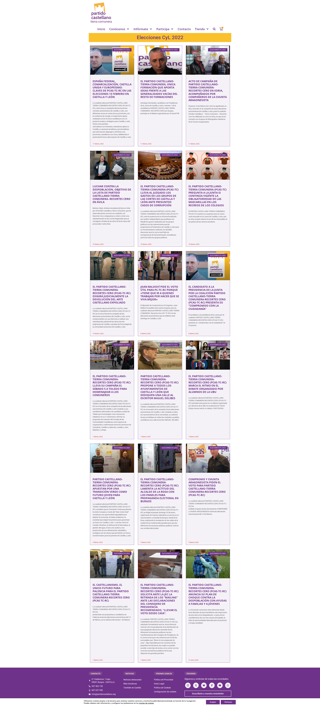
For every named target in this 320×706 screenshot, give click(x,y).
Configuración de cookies (165, 691)
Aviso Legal (159, 683)
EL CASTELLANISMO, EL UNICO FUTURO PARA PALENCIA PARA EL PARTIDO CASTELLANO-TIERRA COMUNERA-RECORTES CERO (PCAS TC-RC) (111, 592)
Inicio (101, 29)
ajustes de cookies (146, 703)
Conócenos (117, 29)
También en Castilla (132, 687)
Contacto (184, 29)
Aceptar (213, 702)
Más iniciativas (130, 683)
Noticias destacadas (133, 679)
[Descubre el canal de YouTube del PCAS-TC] (220, 685)
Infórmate (141, 29)
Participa (162, 29)
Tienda (200, 29)
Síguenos (191, 673)
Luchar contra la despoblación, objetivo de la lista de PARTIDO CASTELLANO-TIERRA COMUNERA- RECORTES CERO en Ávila (112, 194)
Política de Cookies (162, 687)
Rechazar (228, 702)
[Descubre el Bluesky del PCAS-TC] (204, 685)
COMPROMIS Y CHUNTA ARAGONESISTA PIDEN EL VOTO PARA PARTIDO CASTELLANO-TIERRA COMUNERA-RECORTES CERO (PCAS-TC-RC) (207, 487)
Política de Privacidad (163, 679)
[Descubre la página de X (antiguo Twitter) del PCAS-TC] (196, 685)
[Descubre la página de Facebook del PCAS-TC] (212, 685)
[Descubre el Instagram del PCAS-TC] (188, 685)
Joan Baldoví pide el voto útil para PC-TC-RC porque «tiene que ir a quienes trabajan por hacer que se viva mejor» (159, 293)
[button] (214, 29)
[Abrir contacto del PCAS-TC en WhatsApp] (228, 685)
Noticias (130, 673)
